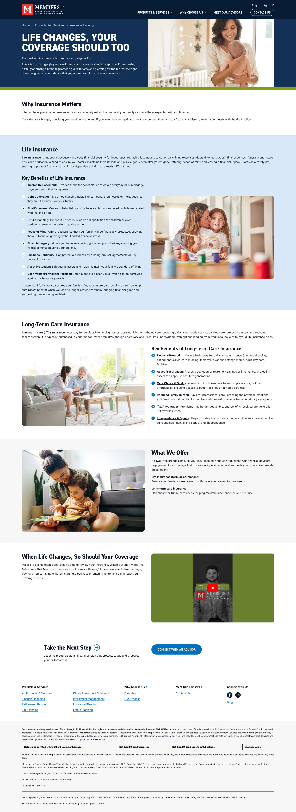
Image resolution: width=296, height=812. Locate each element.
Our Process (132, 699)
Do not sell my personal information (228, 797)
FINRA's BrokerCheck (86, 773)
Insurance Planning (85, 704)
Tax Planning (30, 709)
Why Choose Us (191, 12)
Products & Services (153, 12)
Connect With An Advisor (177, 649)
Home (26, 25)
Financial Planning (33, 699)
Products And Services (49, 25)
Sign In (267, 5)
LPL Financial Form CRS (33, 785)
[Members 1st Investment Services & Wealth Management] (43, 9)
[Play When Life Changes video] (212, 588)
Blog (254, 5)
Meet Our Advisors (228, 12)
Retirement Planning (34, 704)
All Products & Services (37, 693)
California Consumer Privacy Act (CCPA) (121, 797)
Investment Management (88, 699)
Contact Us (262, 12)
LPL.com (37, 779)
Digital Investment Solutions (91, 693)
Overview (130, 693)
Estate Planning (83, 709)
